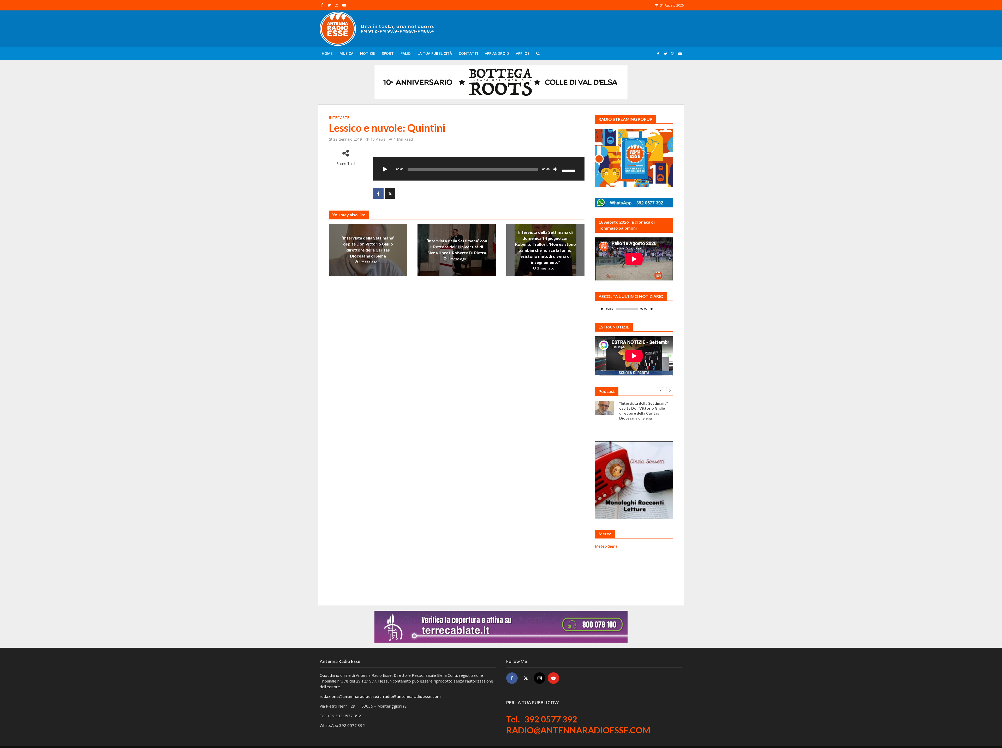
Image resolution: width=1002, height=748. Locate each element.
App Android (497, 53)
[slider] (569, 170)
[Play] (385, 169)
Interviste (339, 117)
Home (327, 53)
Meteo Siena (606, 546)
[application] (478, 169)
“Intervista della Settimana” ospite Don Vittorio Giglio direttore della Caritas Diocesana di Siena (368, 246)
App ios (522, 53)
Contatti (468, 53)
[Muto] (555, 169)
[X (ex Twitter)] (526, 678)
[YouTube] (553, 678)
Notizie (367, 53)
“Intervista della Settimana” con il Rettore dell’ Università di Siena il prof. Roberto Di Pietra (456, 246)
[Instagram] (539, 678)
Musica (346, 53)
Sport (388, 53)
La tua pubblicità (435, 53)
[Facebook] (512, 678)
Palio (406, 53)
